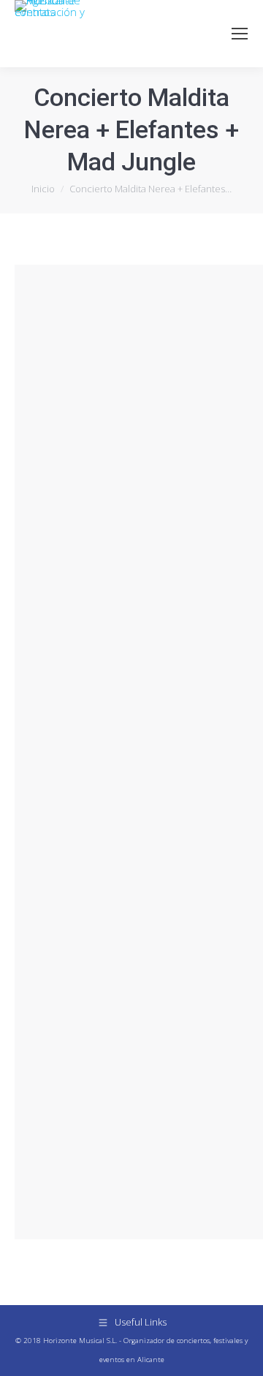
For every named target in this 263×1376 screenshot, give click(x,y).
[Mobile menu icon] (239, 33)
